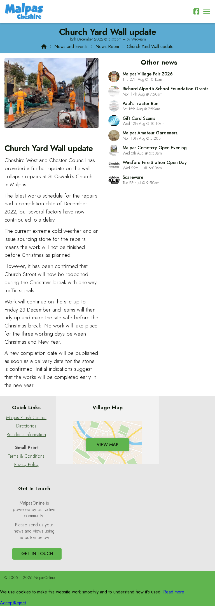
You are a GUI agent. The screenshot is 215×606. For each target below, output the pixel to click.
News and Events (71, 46)
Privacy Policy (26, 465)
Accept (7, 603)
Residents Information (26, 435)
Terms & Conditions (26, 456)
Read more (173, 592)
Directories (26, 426)
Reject (20, 603)
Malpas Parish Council (26, 418)
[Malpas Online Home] (24, 11)
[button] (206, 11)
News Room (107, 46)
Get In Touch (37, 553)
